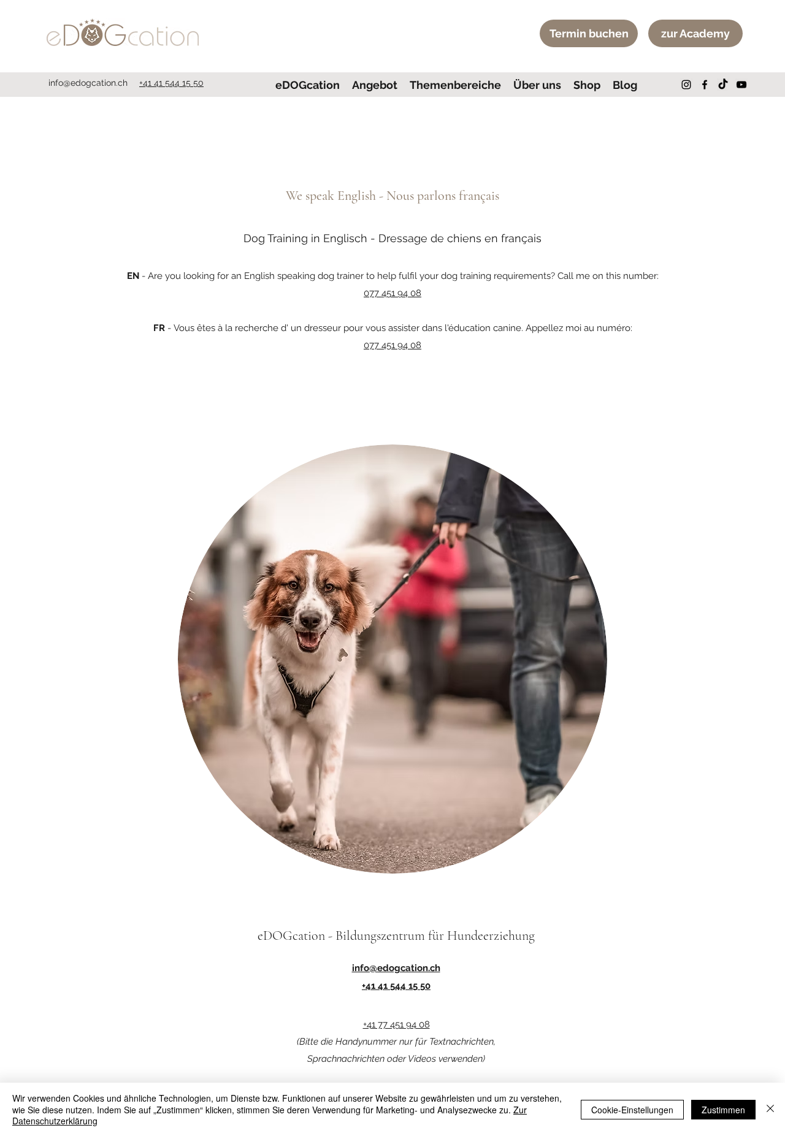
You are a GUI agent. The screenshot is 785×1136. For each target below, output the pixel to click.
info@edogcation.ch (88, 83)
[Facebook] (705, 84)
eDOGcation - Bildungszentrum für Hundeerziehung (396, 935)
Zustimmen (723, 1110)
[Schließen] (770, 1109)
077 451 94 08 (392, 293)
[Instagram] (686, 84)
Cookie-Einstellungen (632, 1110)
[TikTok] (723, 84)
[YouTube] (741, 84)
